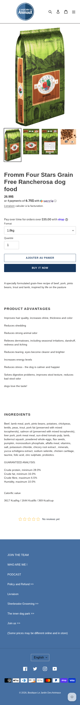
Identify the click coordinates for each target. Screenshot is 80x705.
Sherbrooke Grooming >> (23, 603)
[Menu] (74, 12)
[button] (30, 201)
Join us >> (13, 623)
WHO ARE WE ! (17, 564)
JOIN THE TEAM (18, 554)
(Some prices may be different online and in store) (37, 633)
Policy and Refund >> (20, 584)
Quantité (8, 238)
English (39, 657)
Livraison (9, 205)
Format (8, 223)
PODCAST (14, 574)
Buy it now (40, 268)
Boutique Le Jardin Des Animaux (44, 692)
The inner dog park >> (20, 613)
